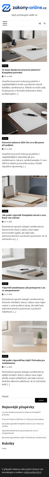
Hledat (5, 396)
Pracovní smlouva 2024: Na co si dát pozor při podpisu (23, 143)
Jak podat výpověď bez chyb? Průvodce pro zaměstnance (23, 361)
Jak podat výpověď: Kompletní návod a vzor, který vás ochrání (24, 216)
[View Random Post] (39, 23)
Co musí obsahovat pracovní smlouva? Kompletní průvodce (21, 71)
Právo (5, 66)
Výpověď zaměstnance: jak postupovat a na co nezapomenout (23, 289)
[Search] (44, 23)
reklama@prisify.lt (32, 472)
